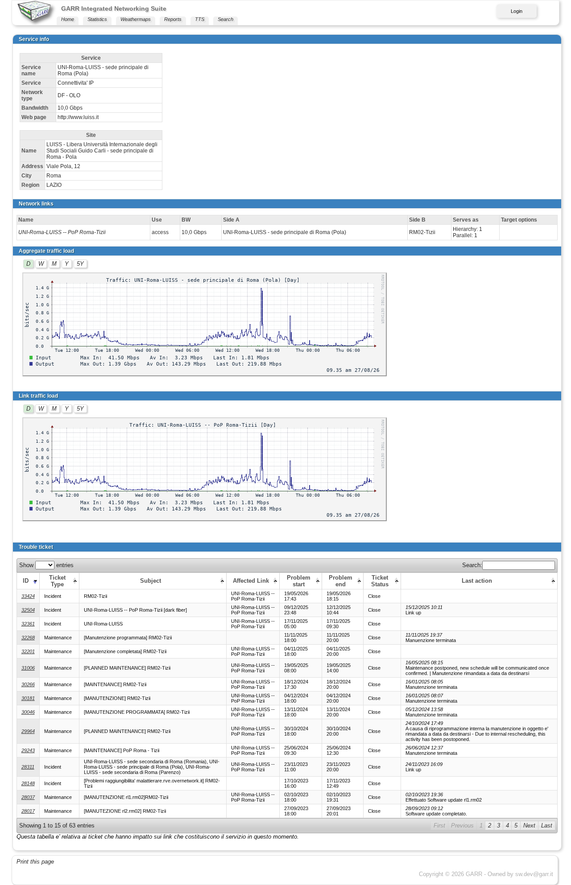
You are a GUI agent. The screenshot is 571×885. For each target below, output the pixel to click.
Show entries (46, 565)
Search (225, 19)
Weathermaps (135, 19)
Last (546, 825)
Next (529, 825)
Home (67, 19)
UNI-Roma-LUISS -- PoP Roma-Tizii (62, 232)
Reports (173, 19)
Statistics (97, 19)
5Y (80, 263)
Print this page (35, 861)
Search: (472, 565)
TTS (199, 19)
